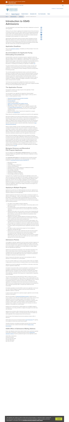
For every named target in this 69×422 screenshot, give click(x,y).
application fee (17, 112)
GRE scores (10, 104)
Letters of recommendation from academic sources (18, 103)
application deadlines (15, 48)
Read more (11, 3)
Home (7, 16)
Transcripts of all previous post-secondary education (18, 98)
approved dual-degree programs (22, 296)
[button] (62, 1)
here (34, 63)
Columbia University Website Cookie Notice (33, 420)
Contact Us (54, 8)
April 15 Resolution (29, 319)
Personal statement (11, 100)
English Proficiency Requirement (15, 107)
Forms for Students (59, 8)
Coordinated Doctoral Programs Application (19, 160)
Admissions (21, 16)
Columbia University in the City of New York (14, 5)
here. (15, 3)
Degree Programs (13, 16)
